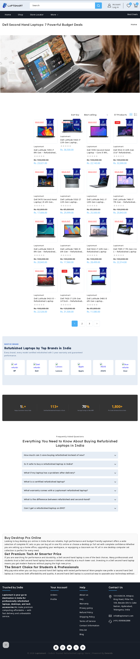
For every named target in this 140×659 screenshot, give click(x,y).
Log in (116, 7)
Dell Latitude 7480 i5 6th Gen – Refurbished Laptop (71, 250)
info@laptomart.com (123, 615)
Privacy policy (86, 608)
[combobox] (66, 5)
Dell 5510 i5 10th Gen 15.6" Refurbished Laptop (123, 151)
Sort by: (75, 114)
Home (134, 24)
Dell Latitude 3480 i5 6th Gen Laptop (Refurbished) (97, 300)
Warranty (84, 603)
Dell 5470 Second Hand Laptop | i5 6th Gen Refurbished (45, 200)
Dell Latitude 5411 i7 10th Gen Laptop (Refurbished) (97, 200)
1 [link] (74, 323)
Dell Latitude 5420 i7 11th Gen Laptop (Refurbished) (70, 141)
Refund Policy (86, 612)
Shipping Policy (87, 616)
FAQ (82, 599)
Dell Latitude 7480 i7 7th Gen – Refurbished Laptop (124, 200)
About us (84, 595)
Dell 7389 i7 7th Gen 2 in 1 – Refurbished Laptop (125, 250)
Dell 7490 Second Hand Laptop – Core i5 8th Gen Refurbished (98, 151)
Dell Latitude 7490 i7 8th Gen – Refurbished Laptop (45, 151)
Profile (53, 599)
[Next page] (97, 324)
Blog (82, 634)
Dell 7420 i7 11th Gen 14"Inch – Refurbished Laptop (71, 300)
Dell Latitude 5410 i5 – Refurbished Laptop (45, 299)
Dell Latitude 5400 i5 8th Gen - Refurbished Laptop (44, 250)
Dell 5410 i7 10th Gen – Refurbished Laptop (98, 250)
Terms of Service (88, 621)
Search (98, 5)
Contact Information (89, 625)
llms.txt (83, 630)
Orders (53, 595)
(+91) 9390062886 (121, 620)
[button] (135, 6)
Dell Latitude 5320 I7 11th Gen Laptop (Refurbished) (70, 200)
